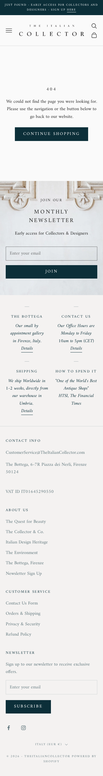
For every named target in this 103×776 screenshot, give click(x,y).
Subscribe (28, 706)
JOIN (51, 271)
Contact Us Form (22, 603)
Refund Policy (18, 634)
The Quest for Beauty (26, 522)
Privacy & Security (23, 624)
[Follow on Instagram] (23, 728)
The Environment (22, 553)
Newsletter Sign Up (24, 574)
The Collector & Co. (25, 532)
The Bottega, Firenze (25, 563)
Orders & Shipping (23, 614)
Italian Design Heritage (27, 542)
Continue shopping (51, 134)
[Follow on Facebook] (8, 728)
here (71, 9)
